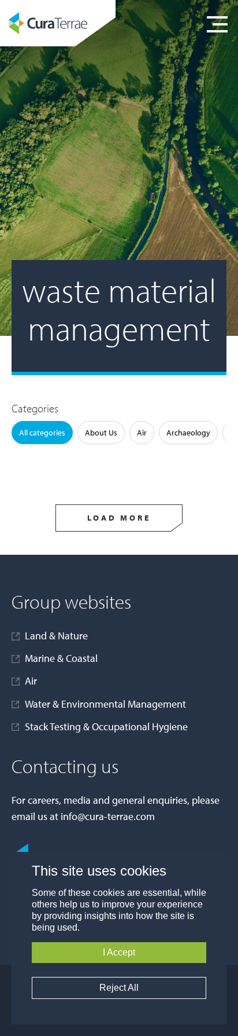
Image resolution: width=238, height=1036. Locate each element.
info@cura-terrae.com (108, 816)
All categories (42, 432)
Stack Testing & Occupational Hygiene (106, 726)
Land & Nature (56, 635)
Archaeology (188, 432)
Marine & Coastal (61, 658)
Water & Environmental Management (105, 704)
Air (142, 432)
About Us (101, 432)
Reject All (119, 988)
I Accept (119, 952)
